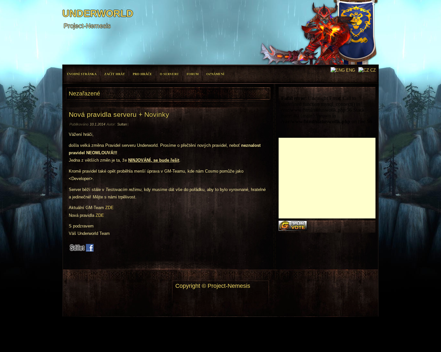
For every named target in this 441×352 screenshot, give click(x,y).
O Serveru (169, 74)
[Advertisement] (327, 178)
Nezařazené (84, 93)
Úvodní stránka (82, 74)
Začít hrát (114, 74)
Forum (193, 74)
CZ (372, 70)
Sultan (122, 124)
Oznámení (215, 74)
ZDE (109, 207)
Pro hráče (142, 74)
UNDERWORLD (97, 13)
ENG (350, 70)
